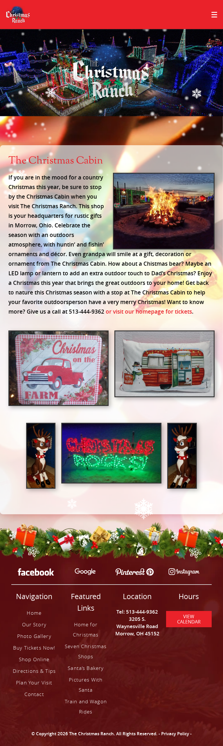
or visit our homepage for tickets (149, 311)
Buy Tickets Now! (34, 647)
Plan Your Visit (34, 682)
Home (34, 613)
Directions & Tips (34, 671)
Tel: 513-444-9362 (137, 611)
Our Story (34, 624)
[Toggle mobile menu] (214, 14)
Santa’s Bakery (86, 668)
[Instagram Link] (184, 572)
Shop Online (34, 659)
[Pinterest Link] (134, 572)
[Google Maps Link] (85, 572)
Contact (34, 694)
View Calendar (189, 619)
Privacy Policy (175, 734)
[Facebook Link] (35, 572)
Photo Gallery (34, 636)
